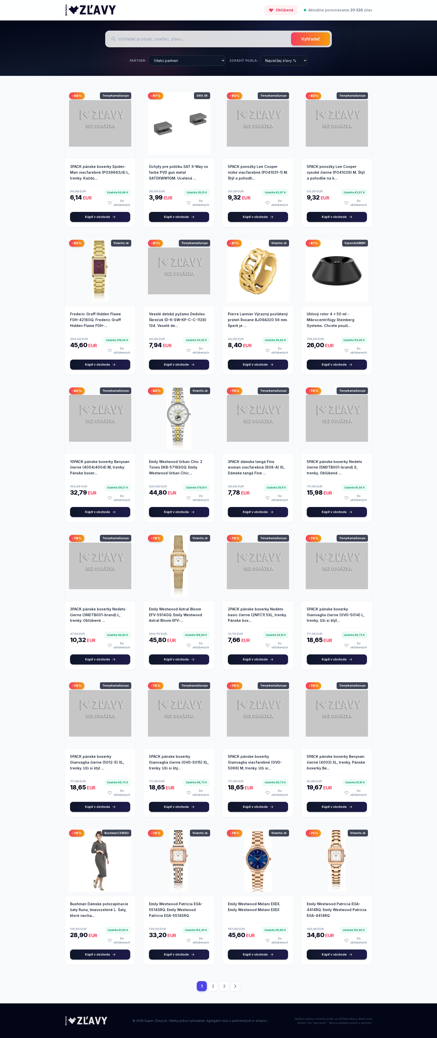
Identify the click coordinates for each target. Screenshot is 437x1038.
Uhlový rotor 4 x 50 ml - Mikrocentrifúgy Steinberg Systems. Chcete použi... (330, 320)
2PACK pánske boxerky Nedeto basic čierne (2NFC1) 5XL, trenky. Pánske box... (257, 615)
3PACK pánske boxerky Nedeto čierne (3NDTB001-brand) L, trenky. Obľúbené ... (97, 615)
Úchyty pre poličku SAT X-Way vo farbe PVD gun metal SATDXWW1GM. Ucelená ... (178, 172)
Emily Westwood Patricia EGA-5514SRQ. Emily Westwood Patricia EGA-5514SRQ (176, 910)
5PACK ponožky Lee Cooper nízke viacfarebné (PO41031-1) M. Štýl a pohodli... (258, 172)
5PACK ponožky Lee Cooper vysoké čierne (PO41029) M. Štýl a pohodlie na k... (336, 172)
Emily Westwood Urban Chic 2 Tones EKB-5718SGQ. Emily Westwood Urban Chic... (175, 467)
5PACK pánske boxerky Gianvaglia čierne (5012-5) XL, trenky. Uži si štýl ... (97, 762)
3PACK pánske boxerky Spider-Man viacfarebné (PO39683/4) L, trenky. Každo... (99, 172)
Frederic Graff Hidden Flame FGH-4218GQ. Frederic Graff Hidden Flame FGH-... (95, 320)
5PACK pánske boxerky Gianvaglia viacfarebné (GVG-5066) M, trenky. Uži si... (255, 762)
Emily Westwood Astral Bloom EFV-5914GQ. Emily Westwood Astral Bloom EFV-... (175, 615)
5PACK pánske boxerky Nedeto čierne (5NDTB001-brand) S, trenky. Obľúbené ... (334, 467)
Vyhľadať (310, 38)
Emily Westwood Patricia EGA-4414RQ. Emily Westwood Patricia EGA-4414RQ (336, 910)
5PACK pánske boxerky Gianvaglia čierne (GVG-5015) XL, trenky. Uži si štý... (179, 762)
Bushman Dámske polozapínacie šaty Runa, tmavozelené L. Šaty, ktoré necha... (99, 910)
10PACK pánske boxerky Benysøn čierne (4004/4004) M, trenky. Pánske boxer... (99, 467)
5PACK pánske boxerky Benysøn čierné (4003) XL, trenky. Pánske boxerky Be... (336, 762)
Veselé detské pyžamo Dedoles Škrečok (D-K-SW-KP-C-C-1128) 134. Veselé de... (177, 320)
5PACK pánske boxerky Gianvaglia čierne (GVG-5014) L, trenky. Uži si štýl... (335, 615)
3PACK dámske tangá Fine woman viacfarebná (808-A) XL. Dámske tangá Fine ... (256, 467)
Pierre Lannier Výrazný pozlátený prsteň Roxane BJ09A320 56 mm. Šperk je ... (258, 320)
